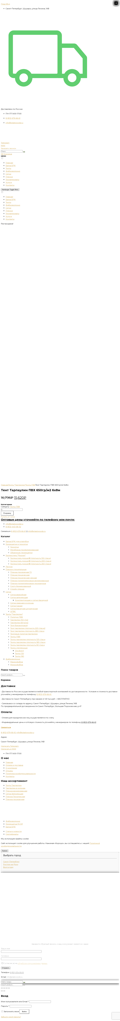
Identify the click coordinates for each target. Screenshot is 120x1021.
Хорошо (4, 851)
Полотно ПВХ (16, 617)
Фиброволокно (13, 659)
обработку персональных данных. (32, 963)
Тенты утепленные (19, 648)
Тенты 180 (19, 656)
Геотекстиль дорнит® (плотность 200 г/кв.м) (30, 561)
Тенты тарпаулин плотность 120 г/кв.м (27, 639)
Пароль (5, 1006)
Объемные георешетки (21, 553)
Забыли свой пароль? (11, 1017)
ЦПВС (13, 611)
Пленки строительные (16, 569)
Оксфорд (19, 651)
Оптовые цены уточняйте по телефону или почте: (38, 519)
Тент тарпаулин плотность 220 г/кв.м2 (27, 628)
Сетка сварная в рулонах (22, 603)
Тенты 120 (19, 653)
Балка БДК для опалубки (17, 541)
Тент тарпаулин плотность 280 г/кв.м (27, 631)
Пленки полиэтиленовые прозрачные (28, 583)
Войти (24, 1011)
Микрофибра (16, 665)
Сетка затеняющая (19, 597)
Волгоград (8, 867)
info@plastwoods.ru (37, 531)
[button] (8, 148)
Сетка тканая (16, 606)
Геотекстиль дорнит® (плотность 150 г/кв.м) (30, 558)
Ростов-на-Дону (10, 864)
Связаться (6, 727)
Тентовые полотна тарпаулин (24, 634)
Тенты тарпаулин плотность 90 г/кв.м (27, 645)
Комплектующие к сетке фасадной (31, 600)
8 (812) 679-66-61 (18, 531)
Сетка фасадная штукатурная (24, 609)
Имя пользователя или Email (15, 1001)
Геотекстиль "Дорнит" (16, 555)
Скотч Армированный (20, 586)
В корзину (7, 513)
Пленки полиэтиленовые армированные (29, 581)
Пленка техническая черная (23, 578)
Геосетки (14, 547)
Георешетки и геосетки (17, 544)
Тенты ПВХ (30, 485)
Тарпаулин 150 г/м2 (19, 620)
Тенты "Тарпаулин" (16, 485)
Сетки (8, 592)
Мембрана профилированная (24, 550)
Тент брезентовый (19, 625)
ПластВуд (5, 4)
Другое (9, 567)
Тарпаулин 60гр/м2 (19, 623)
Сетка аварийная (18, 595)
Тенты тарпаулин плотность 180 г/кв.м (27, 642)
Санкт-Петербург (11, 862)
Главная (4, 485)
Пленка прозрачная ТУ (21, 572)
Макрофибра (16, 662)
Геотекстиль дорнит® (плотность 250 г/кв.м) (30, 564)
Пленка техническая (20, 575)
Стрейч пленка (17, 589)
